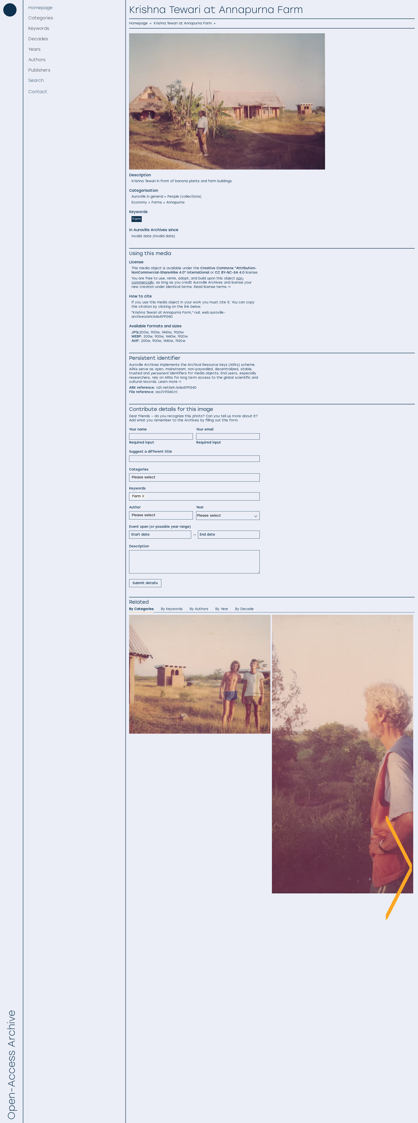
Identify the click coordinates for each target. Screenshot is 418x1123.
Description (139, 546)
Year (200, 507)
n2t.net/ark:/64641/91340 (176, 388)
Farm (136, 219)
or (193, 270)
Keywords (137, 488)
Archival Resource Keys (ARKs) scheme (221, 365)
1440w (167, 332)
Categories (138, 469)
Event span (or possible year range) (160, 527)
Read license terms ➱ (212, 287)
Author (135, 507)
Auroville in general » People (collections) (166, 196)
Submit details (145, 583)
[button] (74, 18)
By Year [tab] (221, 609)
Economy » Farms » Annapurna (157, 202)
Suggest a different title (150, 452)
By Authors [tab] (199, 609)
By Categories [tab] (141, 609)
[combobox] (133, 477)
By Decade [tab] (244, 609)
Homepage (138, 23)
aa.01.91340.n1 (166, 392)
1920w (179, 332)
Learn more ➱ (170, 382)
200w (143, 332)
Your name (138, 429)
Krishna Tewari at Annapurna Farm (183, 23)
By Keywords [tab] (172, 609)
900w (155, 332)
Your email (205, 429)
